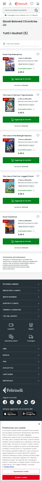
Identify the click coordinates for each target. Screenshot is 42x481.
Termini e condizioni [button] (12, 310)
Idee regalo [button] (8, 381)
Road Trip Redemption (12, 54)
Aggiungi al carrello (22, 79)
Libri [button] (5, 349)
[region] (21, 451)
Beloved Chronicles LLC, (26, 61)
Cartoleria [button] (8, 374)
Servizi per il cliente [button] (11, 290)
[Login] (10, 4)
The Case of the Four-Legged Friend (18, 176)
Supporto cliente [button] (10, 303)
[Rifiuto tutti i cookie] (39, 424)
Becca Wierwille (26, 58)
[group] (21, 15)
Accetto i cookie (21, 477)
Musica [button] (6, 355)
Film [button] (4, 361)
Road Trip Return (10, 217)
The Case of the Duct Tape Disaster (18, 95)
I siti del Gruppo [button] (10, 316)
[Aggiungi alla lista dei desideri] (38, 54)
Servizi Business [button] (10, 297)
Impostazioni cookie (21, 471)
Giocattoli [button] (8, 368)
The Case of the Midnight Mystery (17, 136)
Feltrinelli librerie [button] (10, 284)
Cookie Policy (9, 467)
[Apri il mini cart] (38, 4)
